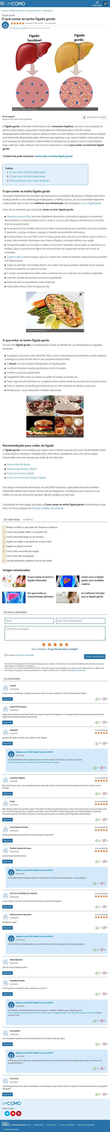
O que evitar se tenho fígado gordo (27, 176)
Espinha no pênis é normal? (19, 546)
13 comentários (50, 23)
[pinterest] (18, 1113)
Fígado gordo (48, 10)
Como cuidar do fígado (18, 464)
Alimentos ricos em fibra (19, 217)
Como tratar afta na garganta (20, 556)
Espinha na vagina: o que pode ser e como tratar (29, 542)
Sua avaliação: (38, 649)
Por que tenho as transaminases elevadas (40, 595)
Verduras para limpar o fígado (22, 469)
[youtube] (12, 1113)
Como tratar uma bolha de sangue (22, 551)
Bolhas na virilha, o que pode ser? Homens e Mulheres (32, 527)
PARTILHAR (97, 5)
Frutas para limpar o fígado (20, 473)
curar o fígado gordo (90, 203)
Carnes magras (14, 257)
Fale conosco (51, 1125)
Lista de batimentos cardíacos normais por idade (29, 561)
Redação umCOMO (20, 28)
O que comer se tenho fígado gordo (28, 172)
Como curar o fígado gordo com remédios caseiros (92, 580)
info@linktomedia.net (77, 670)
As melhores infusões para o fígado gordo (93, 595)
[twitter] (7, 1113)
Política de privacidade (85, 1125)
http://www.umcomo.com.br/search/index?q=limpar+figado (34, 762)
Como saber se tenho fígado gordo (54, 156)
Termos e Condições (66, 1125)
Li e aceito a (20, 655)
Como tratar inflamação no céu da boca (25, 537)
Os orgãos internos (34, 10)
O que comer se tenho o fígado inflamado (41, 578)
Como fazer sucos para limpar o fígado (26, 478)
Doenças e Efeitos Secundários (13, 10)
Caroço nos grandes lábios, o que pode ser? (26, 532)
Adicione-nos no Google (96, 117)
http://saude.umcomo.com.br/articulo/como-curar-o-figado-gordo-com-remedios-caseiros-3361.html (52, 1013)
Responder (7, 699)
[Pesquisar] (106, 3)
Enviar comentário (95, 657)
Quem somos (39, 1125)
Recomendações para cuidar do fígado (29, 181)
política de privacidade (25, 655)
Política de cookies (11, 1129)
